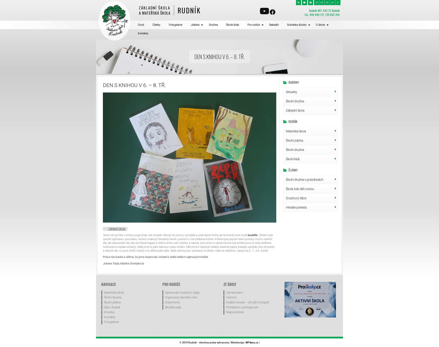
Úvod (141, 24)
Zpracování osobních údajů (182, 292)
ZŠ (316, 2)
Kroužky (109, 312)
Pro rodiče (253, 24)
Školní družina (295, 101)
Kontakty (143, 33)
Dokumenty (172, 302)
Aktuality (291, 92)
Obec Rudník (112, 307)
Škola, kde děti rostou (300, 189)
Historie (231, 297)
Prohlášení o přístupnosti (242, 307)
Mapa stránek (235, 312)
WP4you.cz (252, 342)
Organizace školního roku (181, 297)
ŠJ (338, 2)
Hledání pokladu (296, 207)
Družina (213, 24)
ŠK (332, 2)
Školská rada (173, 307)
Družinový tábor (296, 198)
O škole (320, 24)
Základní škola (117, 228)
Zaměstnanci (234, 292)
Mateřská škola (296, 131)
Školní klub (232, 24)
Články (156, 24)
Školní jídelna (294, 140)
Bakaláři (274, 24)
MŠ (321, 2)
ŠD (327, 2)
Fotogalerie (175, 24)
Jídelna (195, 24)
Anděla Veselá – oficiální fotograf (247, 302)
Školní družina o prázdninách (304, 179)
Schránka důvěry (297, 24)
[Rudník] (114, 21)
